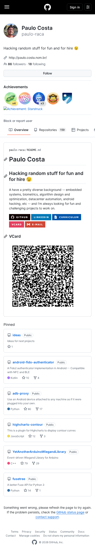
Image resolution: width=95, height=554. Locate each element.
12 (33, 436)
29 (37, 463)
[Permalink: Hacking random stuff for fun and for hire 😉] (6, 176)
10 (27, 377)
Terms (14, 531)
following (37, 64)
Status (53, 531)
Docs (81, 531)
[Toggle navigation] (7, 7)
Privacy (26, 531)
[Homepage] (47, 7)
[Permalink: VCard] (6, 236)
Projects (83, 130)
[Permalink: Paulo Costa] (6, 159)
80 (29, 409)
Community (67, 531)
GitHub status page (70, 512)
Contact (11, 535)
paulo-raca (17, 150)
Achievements (16, 87)
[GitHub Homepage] (34, 542)
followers (17, 64)
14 (29, 490)
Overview (21, 130)
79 (26, 463)
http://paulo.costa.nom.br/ (28, 57)
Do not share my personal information (66, 535)
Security (40, 531)
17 (40, 409)
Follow (47, 73)
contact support (47, 517)
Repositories (52, 130)
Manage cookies (29, 535)
